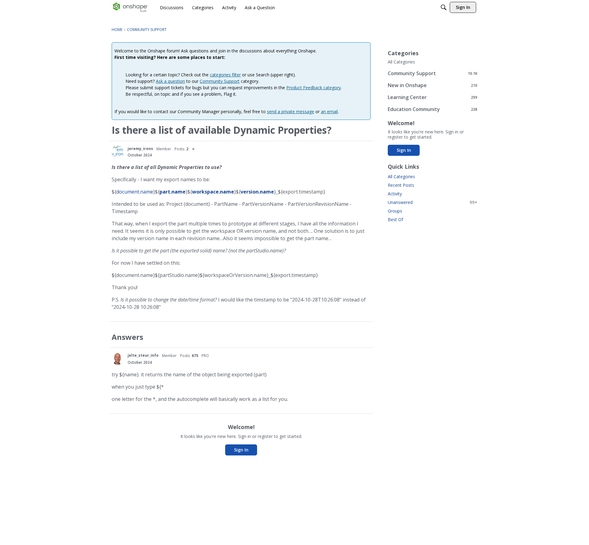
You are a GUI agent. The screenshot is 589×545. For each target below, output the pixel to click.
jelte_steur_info (143, 355)
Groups (395, 211)
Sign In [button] (241, 450)
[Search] (443, 7)
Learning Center (432, 97)
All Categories (401, 62)
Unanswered (432, 202)
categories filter (225, 75)
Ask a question (170, 81)
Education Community (432, 109)
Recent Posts (401, 185)
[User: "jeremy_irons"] (118, 152)
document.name (134, 191)
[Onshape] (130, 7)
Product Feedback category (313, 87)
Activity (395, 194)
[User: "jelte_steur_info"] (118, 358)
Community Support (220, 81)
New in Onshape (432, 85)
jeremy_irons (140, 148)
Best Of (395, 219)
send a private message (290, 111)
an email (329, 111)
